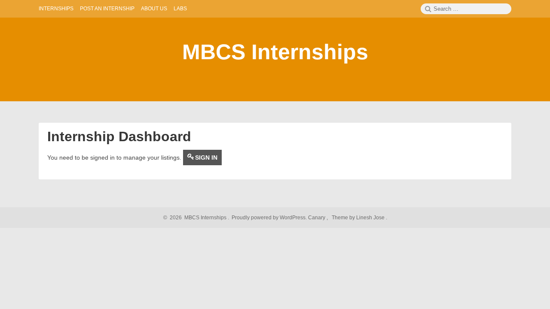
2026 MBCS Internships (196, 218)
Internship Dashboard (119, 136)
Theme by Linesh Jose (358, 218)
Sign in (206, 157)
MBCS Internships (275, 52)
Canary (317, 218)
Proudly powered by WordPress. (269, 218)
